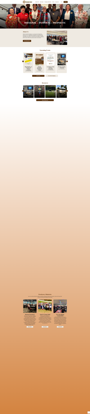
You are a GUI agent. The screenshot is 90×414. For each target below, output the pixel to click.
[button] (61, 2)
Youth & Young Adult (45, 314)
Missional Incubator (30, 314)
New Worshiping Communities (60, 315)
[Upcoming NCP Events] (50, 62)
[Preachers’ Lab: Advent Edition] (61, 62)
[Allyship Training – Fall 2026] (28, 62)
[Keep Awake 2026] (39, 62)
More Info (30, 326)
